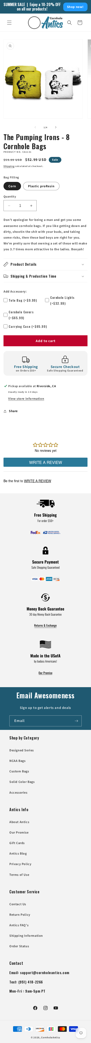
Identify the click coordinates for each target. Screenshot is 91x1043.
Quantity (10, 196)
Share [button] (13, 411)
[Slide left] (35, 127)
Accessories (18, 792)
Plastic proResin (41, 186)
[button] (9, 23)
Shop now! (75, 7)
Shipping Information (26, 935)
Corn (12, 186)
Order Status (19, 946)
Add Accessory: (15, 291)
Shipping (9, 166)
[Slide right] (56, 127)
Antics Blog (18, 853)
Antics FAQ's (18, 925)
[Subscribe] (76, 720)
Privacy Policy (20, 864)
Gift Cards (17, 843)
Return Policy (19, 914)
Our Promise (19, 832)
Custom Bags (19, 771)
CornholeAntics (50, 1037)
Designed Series (21, 750)
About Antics (19, 822)
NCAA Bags (17, 761)
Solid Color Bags (22, 782)
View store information (26, 398)
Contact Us (17, 904)
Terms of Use (19, 875)
